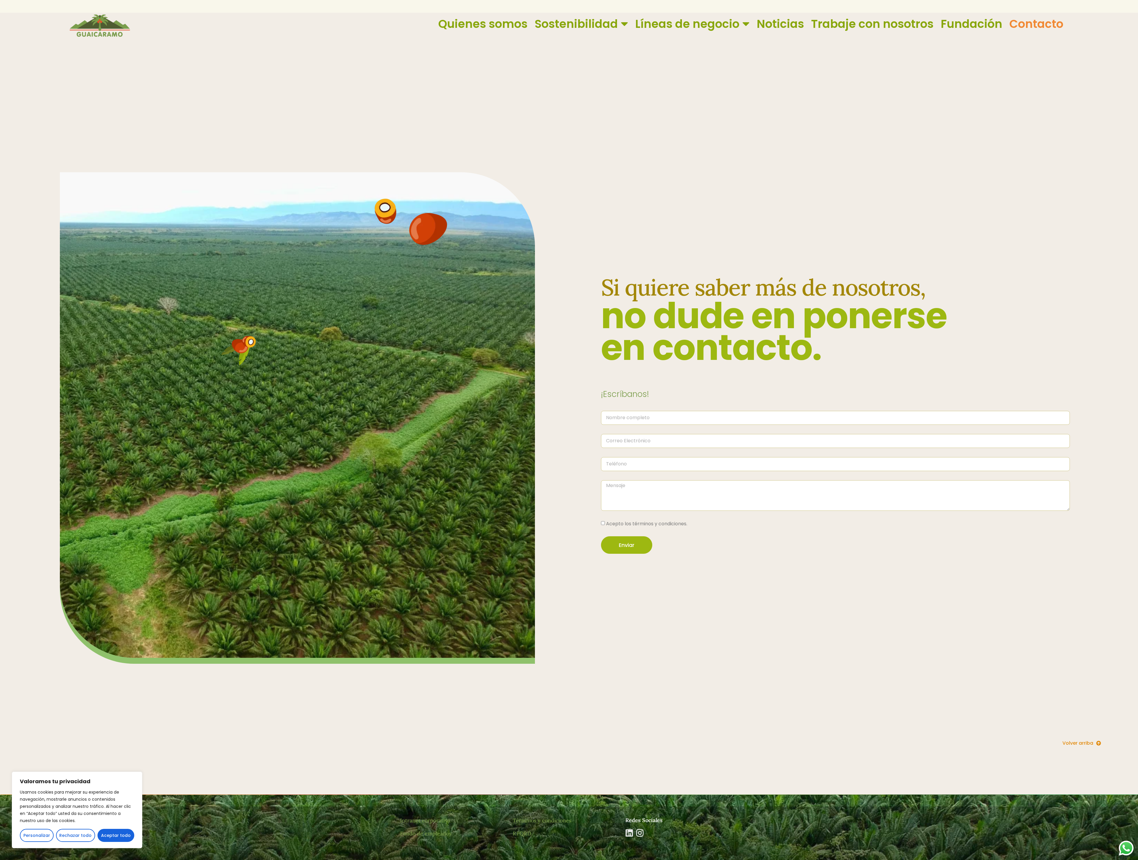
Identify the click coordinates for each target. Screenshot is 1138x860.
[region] (77, 810)
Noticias (780, 24)
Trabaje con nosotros (872, 24)
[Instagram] (640, 833)
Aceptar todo (116, 835)
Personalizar (36, 835)
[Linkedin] (629, 833)
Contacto (1036, 24)
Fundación (971, 24)
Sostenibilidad (576, 24)
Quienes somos (483, 24)
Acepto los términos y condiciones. (646, 523)
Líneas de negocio (687, 24)
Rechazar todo (75, 835)
